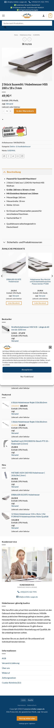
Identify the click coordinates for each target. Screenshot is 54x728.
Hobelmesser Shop (25, 35)
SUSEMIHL (36, 35)
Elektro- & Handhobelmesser (20, 146)
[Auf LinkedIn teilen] (22, 156)
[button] (50, 347)
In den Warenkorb (25, 111)
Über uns (6, 668)
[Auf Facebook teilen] (9, 156)
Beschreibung (14, 172)
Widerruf (6, 673)
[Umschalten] (4, 172)
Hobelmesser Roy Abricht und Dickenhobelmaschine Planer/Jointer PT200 (40, 281)
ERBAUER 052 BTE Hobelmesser (13, 280)
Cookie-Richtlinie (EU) (11, 682)
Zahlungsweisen (9, 678)
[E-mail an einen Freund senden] (18, 156)
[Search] (5, 28)
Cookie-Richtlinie (18, 381)
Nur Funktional (27, 376)
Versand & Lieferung (10, 663)
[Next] (51, 281)
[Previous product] (29, 39)
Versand (9, 103)
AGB (4, 658)
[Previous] (2, 281)
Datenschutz (29, 381)
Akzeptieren (27, 369)
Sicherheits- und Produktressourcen (24, 242)
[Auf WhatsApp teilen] (4, 156)
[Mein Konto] (43, 15)
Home (16, 35)
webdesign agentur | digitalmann (27, 723)
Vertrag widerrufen (27, 718)
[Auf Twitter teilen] (13, 156)
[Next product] (24, 39)
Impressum (38, 381)
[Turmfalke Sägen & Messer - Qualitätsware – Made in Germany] (27, 15)
